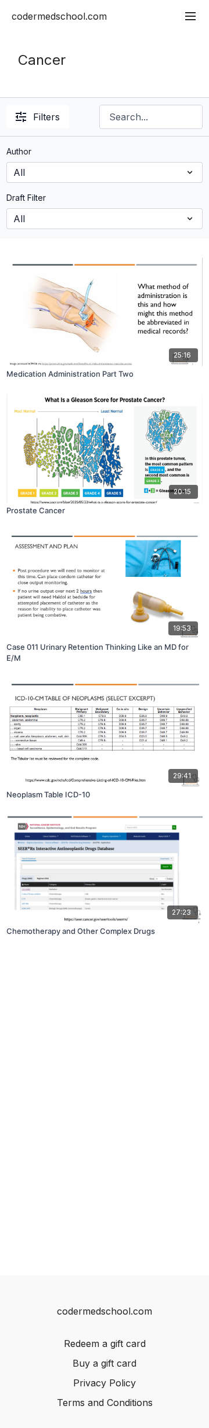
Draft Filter (26, 198)
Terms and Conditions (105, 1402)
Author (18, 151)
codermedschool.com (59, 16)
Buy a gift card (104, 1363)
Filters (46, 117)
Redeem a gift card (105, 1343)
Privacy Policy (104, 1383)
